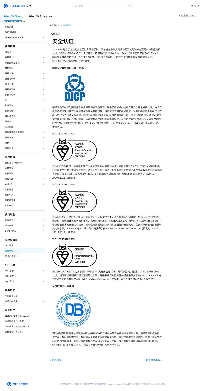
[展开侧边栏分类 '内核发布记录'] (43, 301)
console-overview (13, 162)
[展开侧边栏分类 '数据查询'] (43, 73)
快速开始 (9, 26)
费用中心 (9, 194)
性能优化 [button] (9, 148)
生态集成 (9, 126)
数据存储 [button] (9, 110)
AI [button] (6, 100)
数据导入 (9, 57)
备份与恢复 (10, 116)
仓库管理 (9, 168)
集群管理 (9, 173)
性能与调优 (10, 78)
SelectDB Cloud (12, 16)
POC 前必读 (10, 32)
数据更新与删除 (12, 62)
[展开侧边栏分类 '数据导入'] (43, 57)
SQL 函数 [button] (9, 276)
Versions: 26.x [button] (187, 15)
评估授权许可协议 (13, 331)
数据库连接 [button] (10, 89)
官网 (193, 6)
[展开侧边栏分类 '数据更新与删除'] (43, 62)
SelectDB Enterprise (40, 16)
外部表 (8, 121)
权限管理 (9, 105)
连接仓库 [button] (9, 178)
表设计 (8, 52)
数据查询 (9, 73)
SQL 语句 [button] (9, 281)
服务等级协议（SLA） (15, 321)
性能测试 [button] (9, 137)
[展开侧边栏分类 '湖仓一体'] (43, 84)
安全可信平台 (11, 256)
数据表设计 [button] (10, 94)
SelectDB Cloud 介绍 (15, 21)
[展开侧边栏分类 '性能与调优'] (43, 78)
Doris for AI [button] (10, 230)
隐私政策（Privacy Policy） (18, 326)
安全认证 (9, 250)
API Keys (9, 205)
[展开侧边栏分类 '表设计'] (43, 52)
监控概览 (9, 189)
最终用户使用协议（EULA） (18, 315)
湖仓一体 (9, 84)
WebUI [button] (8, 184)
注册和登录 (10, 200)
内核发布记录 (11, 301)
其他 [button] (7, 142)
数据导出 (9, 68)
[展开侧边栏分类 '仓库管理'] (43, 168)
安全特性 (9, 245)
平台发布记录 (11, 295)
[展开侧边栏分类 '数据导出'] (43, 68)
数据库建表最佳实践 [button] (14, 132)
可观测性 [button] (9, 220)
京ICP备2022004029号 (96, 384)
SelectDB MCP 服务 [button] (14, 37)
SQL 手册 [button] (9, 270)
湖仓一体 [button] (9, 225)
